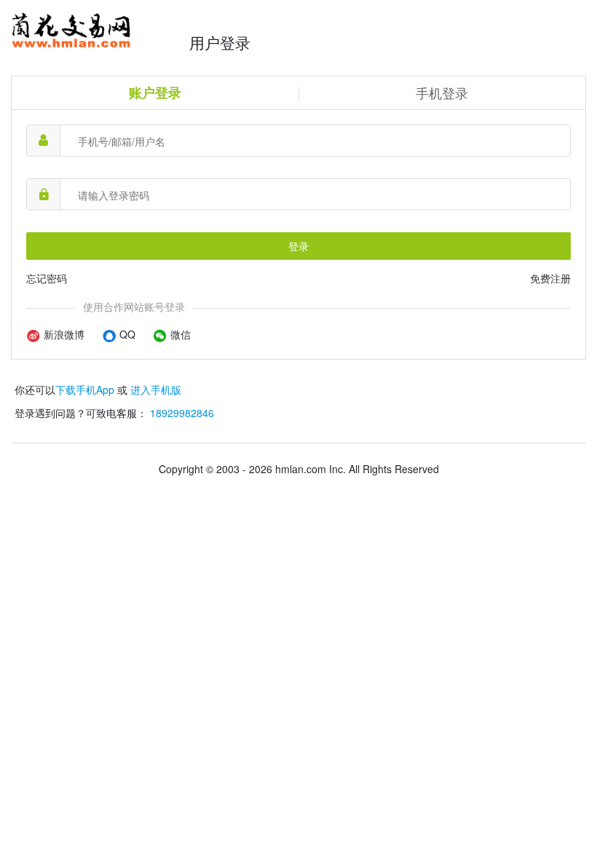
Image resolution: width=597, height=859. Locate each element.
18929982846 (182, 412)
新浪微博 (62, 334)
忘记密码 (46, 278)
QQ (125, 334)
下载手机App (84, 389)
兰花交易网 (96, 31)
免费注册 (550, 278)
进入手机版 (155, 389)
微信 (179, 334)
